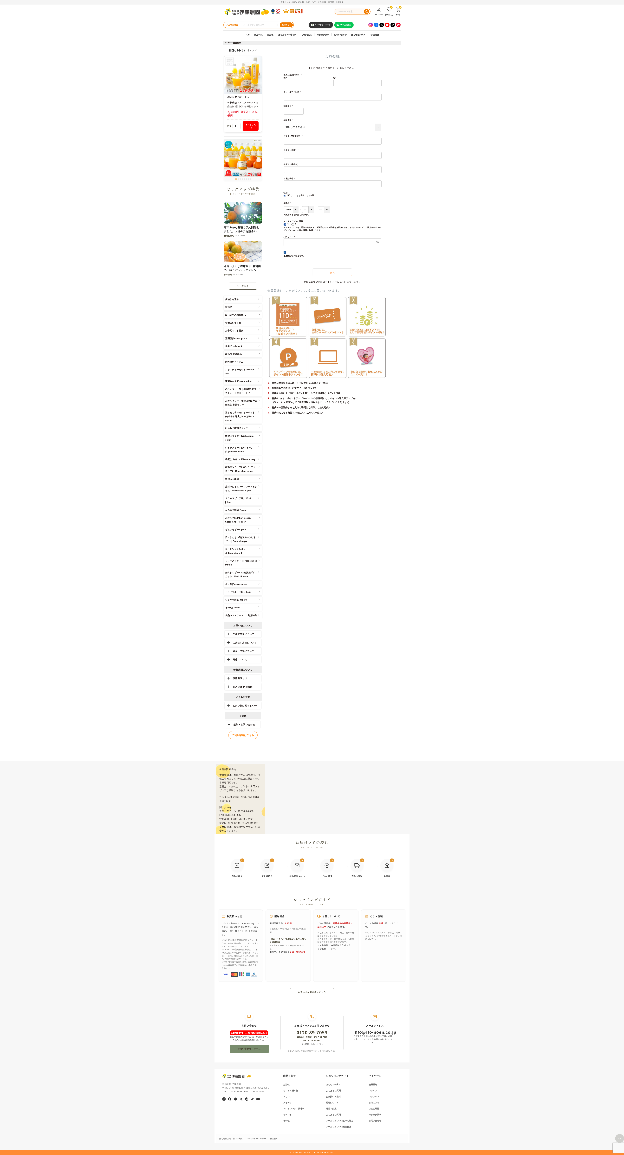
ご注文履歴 (374, 1108)
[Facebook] (376, 25)
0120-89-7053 (312, 1032)
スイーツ (287, 1102)
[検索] (366, 11)
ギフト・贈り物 (290, 1090)
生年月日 (287, 203)
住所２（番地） (292, 150)
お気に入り (374, 1102)
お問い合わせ (340, 34)
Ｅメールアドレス (293, 92)
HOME (228, 43)
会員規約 (288, 256)
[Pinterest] (398, 25)
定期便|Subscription (236, 338)
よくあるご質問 (333, 1090)
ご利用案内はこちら (243, 735)
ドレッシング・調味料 (293, 1108)
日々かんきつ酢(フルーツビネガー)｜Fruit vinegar (240, 539)
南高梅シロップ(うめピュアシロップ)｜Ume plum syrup (240, 469)
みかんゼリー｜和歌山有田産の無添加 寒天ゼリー (241, 402)
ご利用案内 (307, 34)
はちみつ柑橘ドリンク (236, 428)
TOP (247, 34)
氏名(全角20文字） (293, 75)
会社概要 (374, 34)
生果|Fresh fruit (233, 346)
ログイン (373, 1090)
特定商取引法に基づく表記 (230, 1138)
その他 (286, 1120)
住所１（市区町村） (294, 136)
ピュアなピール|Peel (236, 529)
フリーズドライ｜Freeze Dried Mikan (241, 562)
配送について (332, 1102)
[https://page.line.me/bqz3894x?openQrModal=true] (235, 1099)
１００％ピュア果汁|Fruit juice (238, 500)
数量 (229, 126)
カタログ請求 (323, 34)
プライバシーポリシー (256, 1138)
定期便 (270, 34)
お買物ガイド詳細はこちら (312, 992)
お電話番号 (290, 178)
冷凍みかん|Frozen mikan (238, 381)
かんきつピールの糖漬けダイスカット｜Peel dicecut (241, 574)
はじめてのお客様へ (287, 34)
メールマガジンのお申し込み (339, 1120)
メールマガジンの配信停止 (338, 1126)
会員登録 (373, 1084)
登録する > (286, 25)
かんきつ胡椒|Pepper (236, 510)
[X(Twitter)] (381, 25)
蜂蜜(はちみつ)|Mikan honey (240, 459)
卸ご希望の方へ (358, 34)
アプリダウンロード (323, 25)
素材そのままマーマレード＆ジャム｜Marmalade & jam (241, 488)
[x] (241, 1099)
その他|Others (232, 607)
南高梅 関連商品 (233, 354)
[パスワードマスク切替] (377, 242)
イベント (287, 1114)
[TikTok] (392, 25)
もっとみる (243, 286)
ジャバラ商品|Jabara (236, 599)
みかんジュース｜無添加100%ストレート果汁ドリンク (240, 391)
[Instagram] (370, 25)
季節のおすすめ (233, 322)
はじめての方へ (333, 1084)
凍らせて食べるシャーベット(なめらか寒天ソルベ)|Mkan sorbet (240, 416)
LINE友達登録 (345, 25)
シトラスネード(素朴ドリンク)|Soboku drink (239, 449)
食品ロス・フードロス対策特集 (241, 615)
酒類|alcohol (232, 479)
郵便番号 (289, 106)
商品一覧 (258, 34)
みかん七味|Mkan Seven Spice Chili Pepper (238, 520)
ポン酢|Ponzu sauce (236, 584)
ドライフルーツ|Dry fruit (238, 592)
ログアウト (374, 1096)
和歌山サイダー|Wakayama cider (239, 438)
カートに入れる (251, 126)
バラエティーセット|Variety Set (239, 371)
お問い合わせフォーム (249, 1048)
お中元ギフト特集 (234, 330)
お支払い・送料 (333, 1096)
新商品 (228, 307)
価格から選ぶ (232, 299)
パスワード (290, 237)
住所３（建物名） (291, 164)
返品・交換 (331, 1108)
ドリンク (287, 1096)
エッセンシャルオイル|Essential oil (235, 551)
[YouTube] (387, 25)
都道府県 (289, 120)
